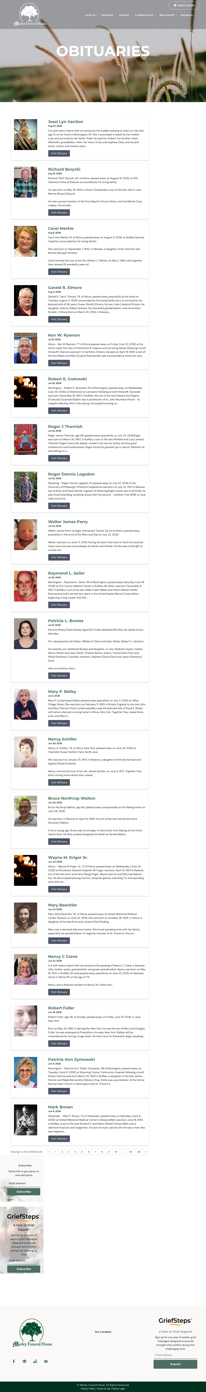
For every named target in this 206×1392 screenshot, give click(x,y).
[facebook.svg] (14, 1361)
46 (138, 1151)
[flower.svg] (24, 1361)
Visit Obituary (59, 153)
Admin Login (118, 1388)
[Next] (146, 1152)
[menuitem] (92, 15)
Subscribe (24, 1192)
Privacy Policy (88, 1388)
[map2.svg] (35, 1361)
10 (116, 1151)
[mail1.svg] (46, 1361)
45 (130, 1151)
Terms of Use (104, 1388)
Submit (175, 1364)
